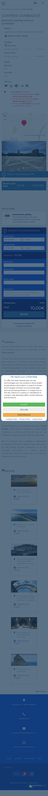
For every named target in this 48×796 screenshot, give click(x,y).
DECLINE (24, 410)
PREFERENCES (24, 415)
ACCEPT (24, 405)
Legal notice (37, 419)
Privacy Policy (25, 419)
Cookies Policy (12, 419)
